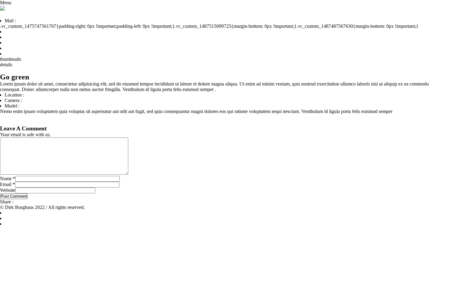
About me (14, 53)
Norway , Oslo (39, 94)
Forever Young (19, 122)
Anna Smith (32, 105)
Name (7, 178)
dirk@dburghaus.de (36, 20)
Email (7, 184)
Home (11, 31)
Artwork (13, 48)
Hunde (11, 37)
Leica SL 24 (35, 100)
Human (43, 122)
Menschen (14, 42)
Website (7, 190)
